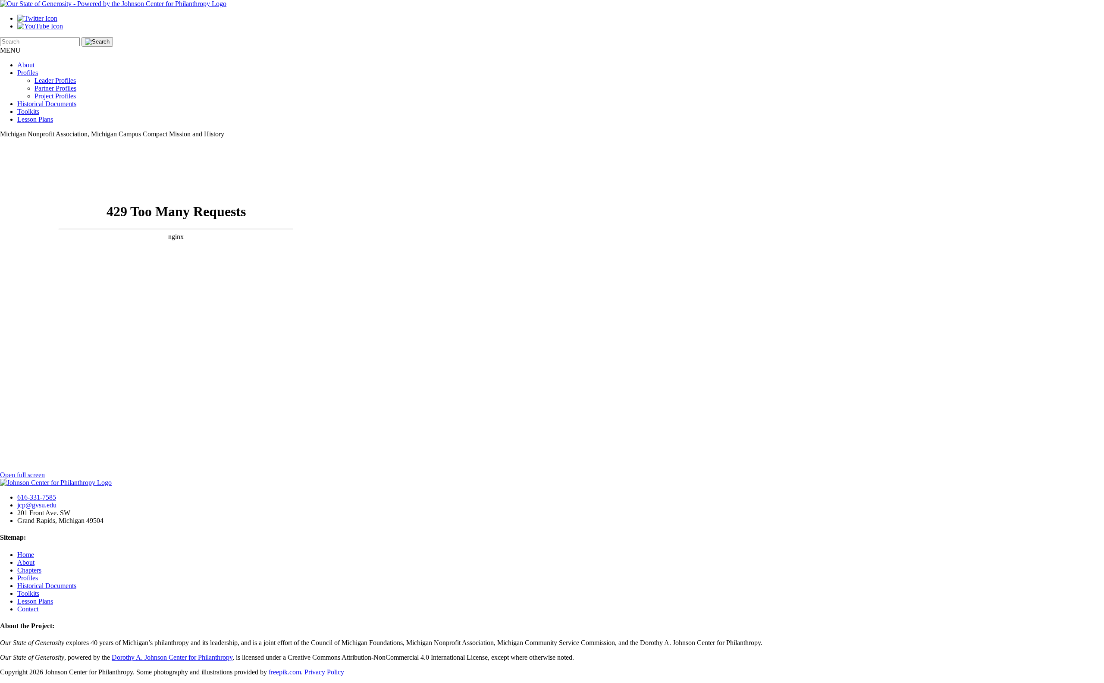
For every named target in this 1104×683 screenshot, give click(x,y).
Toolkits (28, 111)
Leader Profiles (55, 80)
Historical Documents (46, 103)
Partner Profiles (55, 88)
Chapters (29, 570)
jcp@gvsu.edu (36, 505)
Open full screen (22, 474)
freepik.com (285, 672)
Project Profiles (55, 96)
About (25, 65)
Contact (27, 609)
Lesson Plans (35, 119)
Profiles (27, 72)
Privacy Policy (324, 672)
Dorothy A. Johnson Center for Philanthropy (172, 657)
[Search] (97, 42)
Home (25, 554)
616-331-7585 (36, 497)
